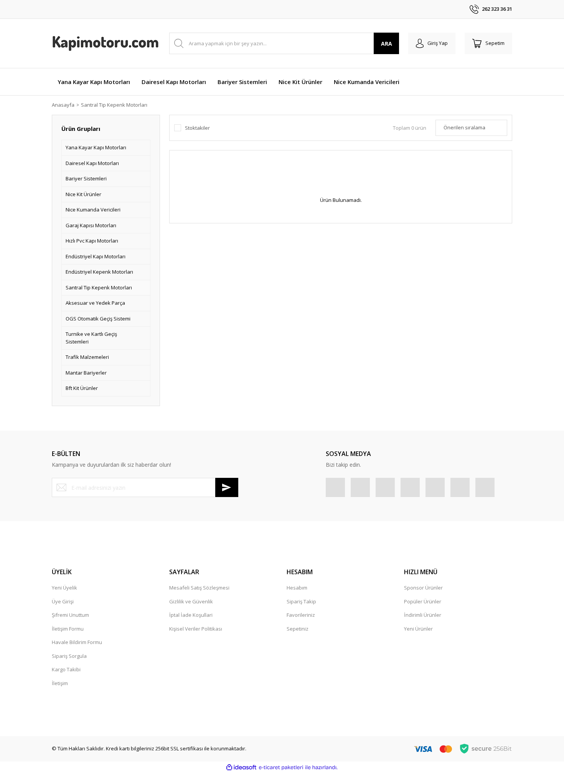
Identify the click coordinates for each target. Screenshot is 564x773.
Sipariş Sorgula (69, 655)
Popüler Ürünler (422, 601)
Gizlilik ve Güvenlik (191, 601)
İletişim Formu (68, 628)
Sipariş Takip (301, 601)
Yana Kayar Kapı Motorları (96, 147)
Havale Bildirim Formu (77, 642)
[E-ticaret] (281, 767)
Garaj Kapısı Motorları (91, 225)
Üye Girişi (63, 601)
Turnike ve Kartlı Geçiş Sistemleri (91, 337)
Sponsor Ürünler (423, 587)
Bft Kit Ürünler (82, 388)
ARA (386, 43)
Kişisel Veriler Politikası (195, 628)
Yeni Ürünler (418, 628)
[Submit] (226, 487)
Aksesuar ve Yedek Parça (95, 302)
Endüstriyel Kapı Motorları (95, 256)
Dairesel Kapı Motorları (92, 163)
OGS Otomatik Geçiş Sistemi (98, 318)
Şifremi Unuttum (70, 614)
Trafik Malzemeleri (87, 356)
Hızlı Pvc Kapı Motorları (92, 240)
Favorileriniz (301, 614)
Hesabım (297, 587)
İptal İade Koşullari (191, 614)
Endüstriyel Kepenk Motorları (99, 271)
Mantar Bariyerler (86, 372)
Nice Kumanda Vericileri (93, 209)
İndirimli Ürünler (422, 614)
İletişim (60, 683)
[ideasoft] (241, 767)
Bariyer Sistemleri (86, 178)
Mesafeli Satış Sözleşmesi (199, 587)
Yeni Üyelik (64, 587)
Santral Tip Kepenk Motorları (114, 104)
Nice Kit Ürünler (83, 194)
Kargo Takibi (66, 669)
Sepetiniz (297, 628)
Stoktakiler (197, 127)
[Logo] (105, 43)
